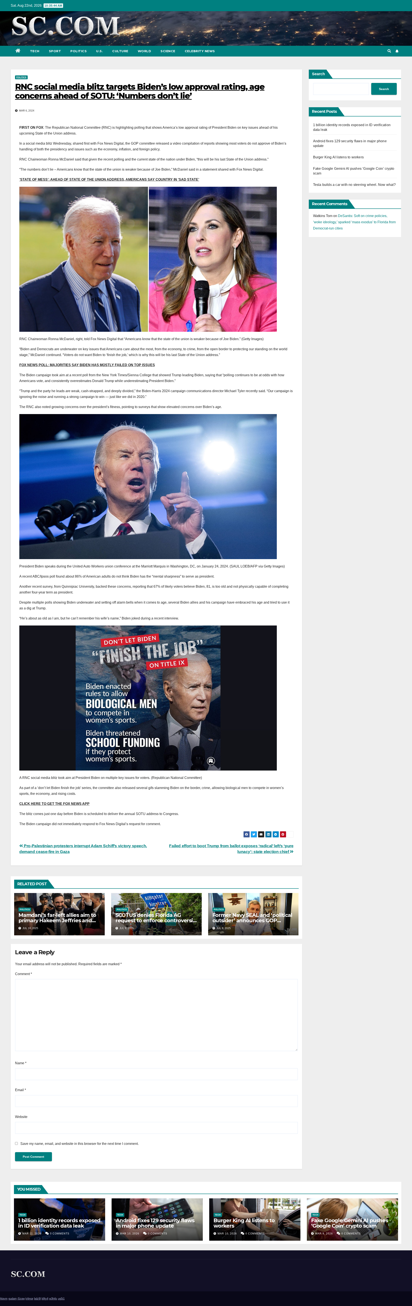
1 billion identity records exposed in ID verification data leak (59, 1223)
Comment (23, 974)
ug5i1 (61, 1298)
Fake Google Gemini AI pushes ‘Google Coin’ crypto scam (349, 1223)
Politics (78, 51)
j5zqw (21, 1298)
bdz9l (37, 1298)
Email (20, 1090)
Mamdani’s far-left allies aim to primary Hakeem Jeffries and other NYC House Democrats (57, 920)
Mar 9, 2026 (324, 1233)
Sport (55, 51)
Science (168, 51)
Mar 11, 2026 (31, 1233)
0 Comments (59, 1233)
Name (20, 1063)
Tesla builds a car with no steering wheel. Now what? (354, 185)
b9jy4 (45, 1298)
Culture (120, 51)
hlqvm (4, 1298)
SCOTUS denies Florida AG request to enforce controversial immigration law (156, 920)
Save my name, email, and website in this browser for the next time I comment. (79, 1143)
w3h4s (53, 1298)
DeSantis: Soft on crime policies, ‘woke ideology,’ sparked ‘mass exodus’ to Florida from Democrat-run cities (354, 222)
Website (21, 1117)
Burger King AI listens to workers (338, 157)
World (144, 51)
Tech (34, 51)
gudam (12, 1298)
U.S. (99, 51)
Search (318, 74)
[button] (389, 51)
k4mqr (29, 1298)
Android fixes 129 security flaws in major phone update (155, 1223)
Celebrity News (200, 51)
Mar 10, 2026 (129, 1233)
